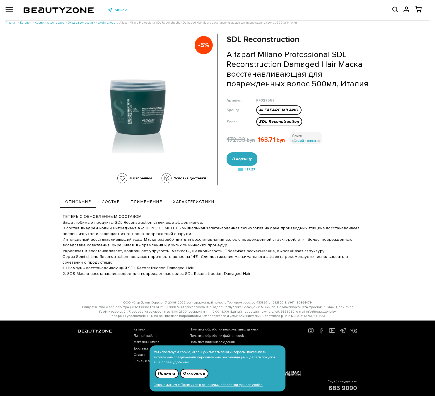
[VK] (353, 331)
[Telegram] (343, 331)
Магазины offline (147, 342)
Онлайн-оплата (306, 140)
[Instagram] (311, 332)
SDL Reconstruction (279, 121)
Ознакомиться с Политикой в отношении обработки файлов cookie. (208, 385)
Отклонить (194, 373)
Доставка (141, 348)
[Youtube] (332, 332)
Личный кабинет (146, 336)
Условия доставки (190, 178)
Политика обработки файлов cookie (218, 336)
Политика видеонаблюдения (212, 342)
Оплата (139, 355)
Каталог (140, 329)
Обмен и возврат (147, 361)
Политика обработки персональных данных (224, 329)
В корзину (242, 158)
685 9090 (343, 388)
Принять (167, 373)
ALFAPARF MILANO (279, 109)
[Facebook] (321, 332)
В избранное (141, 178)
